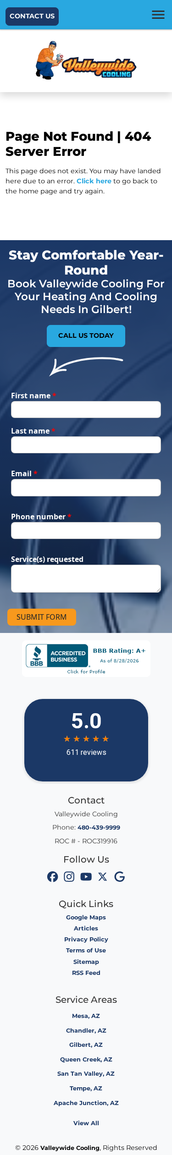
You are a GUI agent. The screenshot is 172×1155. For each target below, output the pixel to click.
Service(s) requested (47, 559)
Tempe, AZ (86, 1088)
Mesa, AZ (86, 1015)
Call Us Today (86, 335)
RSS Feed (86, 972)
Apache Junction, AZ (86, 1103)
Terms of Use (86, 950)
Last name (33, 431)
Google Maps (86, 917)
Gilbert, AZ (86, 1044)
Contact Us (32, 16)
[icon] (53, 878)
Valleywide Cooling (70, 1147)
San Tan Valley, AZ (86, 1073)
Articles (86, 928)
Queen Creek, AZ (86, 1059)
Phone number (41, 517)
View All (86, 1123)
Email (24, 473)
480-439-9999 (99, 827)
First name (33, 395)
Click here (94, 181)
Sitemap (86, 961)
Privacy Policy (86, 939)
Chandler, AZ (86, 1030)
